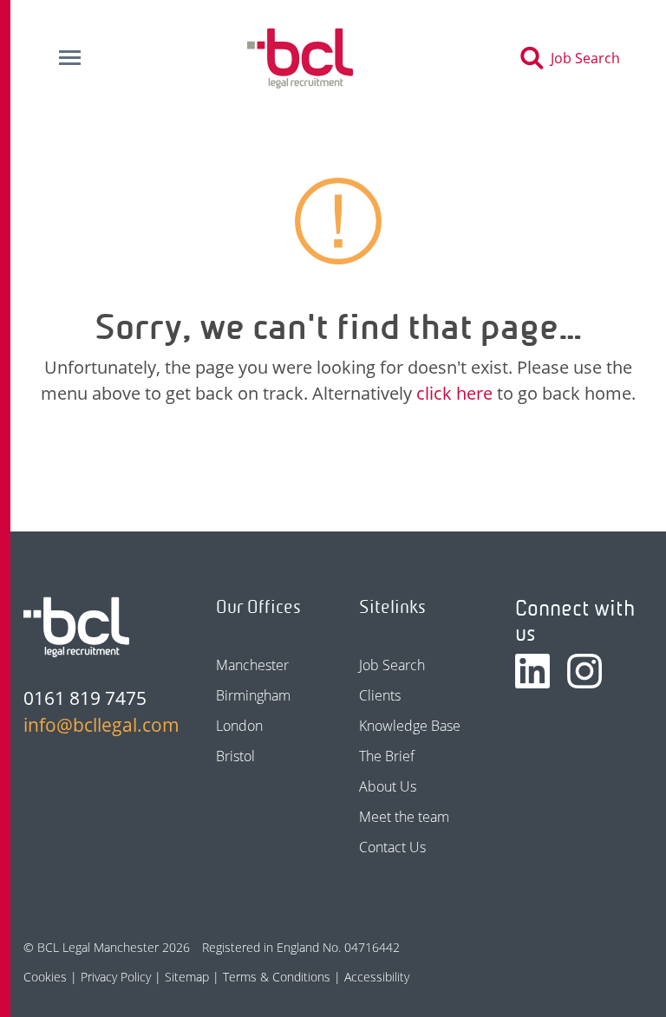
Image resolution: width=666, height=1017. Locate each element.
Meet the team (404, 816)
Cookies (45, 976)
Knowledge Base (409, 725)
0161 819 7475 (85, 698)
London (239, 725)
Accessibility (376, 976)
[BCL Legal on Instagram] (584, 671)
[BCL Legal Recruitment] (76, 627)
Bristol (235, 756)
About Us (387, 786)
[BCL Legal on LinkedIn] (532, 671)
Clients (380, 695)
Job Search (392, 665)
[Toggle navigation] (69, 58)
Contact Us (392, 847)
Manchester (252, 665)
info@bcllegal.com (92, 725)
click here (454, 393)
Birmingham (253, 695)
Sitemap (187, 976)
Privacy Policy (116, 976)
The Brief (387, 756)
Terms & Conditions (276, 976)
